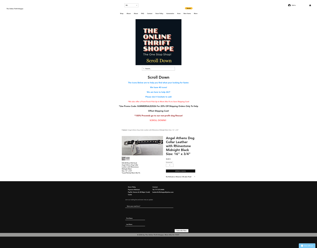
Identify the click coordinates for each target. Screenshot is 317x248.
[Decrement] (167, 165)
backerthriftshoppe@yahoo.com (163, 192)
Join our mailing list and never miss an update (139, 199)
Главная (124, 130)
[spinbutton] (169, 165)
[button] (310, 5)
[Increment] (172, 165)
